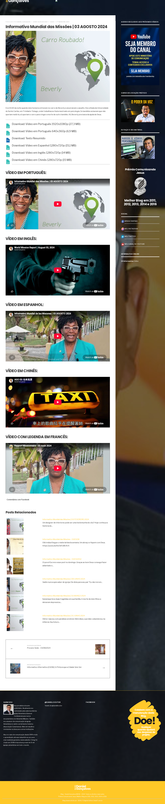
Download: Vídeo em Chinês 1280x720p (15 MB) (42, 159)
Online (130, 261)
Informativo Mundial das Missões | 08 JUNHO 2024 (63, 579)
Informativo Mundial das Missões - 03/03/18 (60, 539)
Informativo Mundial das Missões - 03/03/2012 (61, 559)
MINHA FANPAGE (131, 221)
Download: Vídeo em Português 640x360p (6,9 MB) (44, 131)
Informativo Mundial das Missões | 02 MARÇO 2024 (64, 596)
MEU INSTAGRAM (131, 229)
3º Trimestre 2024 (62, 22)
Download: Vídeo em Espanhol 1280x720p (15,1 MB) (44, 145)
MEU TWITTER (130, 236)
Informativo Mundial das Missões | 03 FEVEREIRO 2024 (65, 519)
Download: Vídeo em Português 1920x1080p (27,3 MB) (46, 124)
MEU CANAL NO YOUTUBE (134, 244)
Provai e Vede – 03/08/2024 (39, 647)
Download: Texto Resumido (28, 138)
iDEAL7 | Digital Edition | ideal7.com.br (90, 800)
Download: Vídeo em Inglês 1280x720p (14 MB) (41, 152)
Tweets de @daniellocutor (53, 705)
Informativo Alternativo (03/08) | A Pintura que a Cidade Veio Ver (54, 666)
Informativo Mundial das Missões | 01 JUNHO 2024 (63, 616)
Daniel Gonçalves (24, 22)
